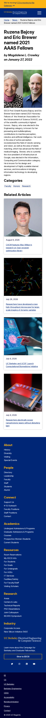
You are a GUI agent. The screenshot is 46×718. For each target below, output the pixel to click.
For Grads (8, 565)
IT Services (9, 576)
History (7, 449)
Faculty (8, 186)
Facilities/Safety (11, 579)
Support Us (9, 502)
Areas (6, 598)
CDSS (6, 693)
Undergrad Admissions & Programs (19, 528)
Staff (6, 483)
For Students (9, 561)
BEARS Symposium (13, 616)
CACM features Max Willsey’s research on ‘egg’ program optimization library (19, 248)
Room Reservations (12, 554)
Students (8, 486)
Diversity (8, 453)
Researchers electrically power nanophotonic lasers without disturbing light (23, 423)
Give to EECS (23, 656)
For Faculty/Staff (11, 582)
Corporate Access (12, 628)
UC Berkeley (9, 684)
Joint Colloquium (11, 612)
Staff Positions (10, 512)
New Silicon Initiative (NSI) (16, 631)
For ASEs (8, 572)
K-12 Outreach (10, 505)
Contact (7, 516)
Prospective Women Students (17, 539)
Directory (8, 472)
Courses (7, 535)
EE (5, 675)
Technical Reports (12, 605)
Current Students (11, 542)
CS (5, 680)
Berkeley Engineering (12, 689)
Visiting (7, 457)
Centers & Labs (10, 602)
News (14, 20)
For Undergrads (11, 568)
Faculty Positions (11, 509)
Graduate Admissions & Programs (19, 532)
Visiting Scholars (11, 586)
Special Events (10, 460)
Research (26, 186)
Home (6, 20)
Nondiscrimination (11, 702)
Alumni (7, 490)
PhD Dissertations (12, 609)
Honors (16, 186)
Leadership (9, 476)
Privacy (7, 706)
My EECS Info (10, 558)
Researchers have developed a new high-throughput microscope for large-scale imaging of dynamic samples (23, 307)
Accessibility (9, 697)
